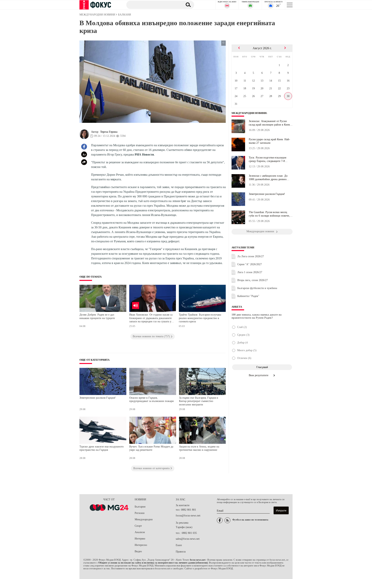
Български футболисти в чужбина (257, 288)
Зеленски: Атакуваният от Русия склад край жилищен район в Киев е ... (270, 123)
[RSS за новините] (227, 520)
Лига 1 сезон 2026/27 (249, 272)
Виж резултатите (259, 375)
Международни (144, 519)
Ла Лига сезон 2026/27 (250, 256)
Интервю (140, 538)
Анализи (140, 532)
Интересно (141, 545)
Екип (179, 545)
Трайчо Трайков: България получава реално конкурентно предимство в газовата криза (200, 318)
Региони (140, 513)
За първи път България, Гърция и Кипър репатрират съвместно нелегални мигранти (198, 401)
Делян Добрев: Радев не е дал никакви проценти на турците (97, 316)
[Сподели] (84, 162)
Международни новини (249, 113)
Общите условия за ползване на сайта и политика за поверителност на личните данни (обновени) (153, 562)
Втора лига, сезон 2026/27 (252, 280)
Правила (181, 551)
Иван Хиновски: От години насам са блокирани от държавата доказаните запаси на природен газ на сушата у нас (150, 318)
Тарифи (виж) (184, 527)
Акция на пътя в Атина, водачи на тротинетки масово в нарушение (199, 448)
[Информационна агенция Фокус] (220, 520)
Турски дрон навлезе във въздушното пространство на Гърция (101, 448)
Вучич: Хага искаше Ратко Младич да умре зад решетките (151, 448)
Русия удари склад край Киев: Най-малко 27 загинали (269, 141)
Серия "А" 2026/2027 (249, 264)
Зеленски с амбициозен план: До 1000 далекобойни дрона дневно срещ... (268, 177)
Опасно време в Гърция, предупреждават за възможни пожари (151, 399)
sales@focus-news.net (188, 538)
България (140, 506)
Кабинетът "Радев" (248, 296)
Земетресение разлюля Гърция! (97, 397)
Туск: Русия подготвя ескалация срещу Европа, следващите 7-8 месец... (267, 159)
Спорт (138, 525)
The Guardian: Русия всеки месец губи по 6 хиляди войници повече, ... (269, 214)
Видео (138, 551)
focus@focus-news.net (188, 515)
